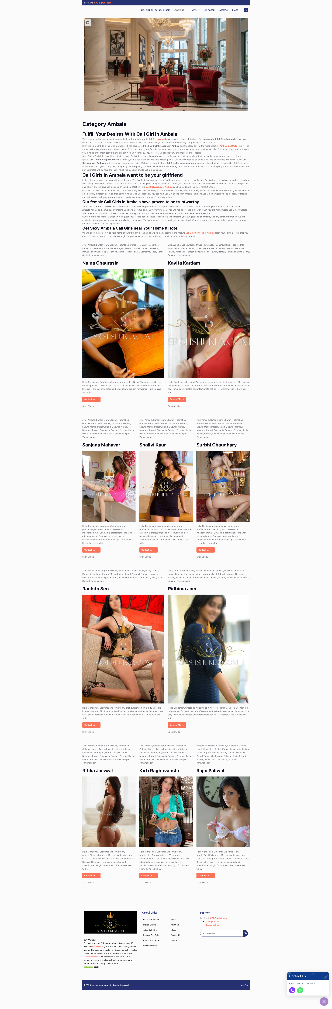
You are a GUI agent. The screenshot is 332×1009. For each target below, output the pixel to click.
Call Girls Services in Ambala (200, 232)
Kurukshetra (95, 248)
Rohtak (136, 251)
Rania (121, 251)
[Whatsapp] (300, 990)
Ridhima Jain (182, 588)
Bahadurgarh (102, 245)
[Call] (292, 990)
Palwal (85, 251)
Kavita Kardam (184, 263)
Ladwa (105, 248)
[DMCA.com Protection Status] (91, 966)
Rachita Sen (95, 588)
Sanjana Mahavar (101, 445)
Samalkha (145, 251)
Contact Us (210, 10)
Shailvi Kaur (152, 445)
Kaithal (154, 245)
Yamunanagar (97, 255)
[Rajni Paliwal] (223, 811)
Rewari (128, 251)
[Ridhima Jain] (209, 649)
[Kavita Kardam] (209, 323)
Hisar (147, 245)
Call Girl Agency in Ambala (159, 187)
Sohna (160, 251)
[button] (326, 976)
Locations (179, 10)
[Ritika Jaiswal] (109, 811)
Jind (84, 245)
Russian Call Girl (212, 925)
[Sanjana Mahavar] (109, 486)
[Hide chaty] (324, 1001)
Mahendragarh (117, 248)
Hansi (141, 245)
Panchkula (95, 251)
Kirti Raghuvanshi (159, 770)
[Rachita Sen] (123, 649)
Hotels (194, 10)
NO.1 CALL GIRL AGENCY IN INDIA (155, 10)
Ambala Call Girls (228, 146)
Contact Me (92, 398)
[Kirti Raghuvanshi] (166, 811)
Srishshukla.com (91, 956)
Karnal (85, 248)
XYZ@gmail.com (102, 2)
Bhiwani (113, 245)
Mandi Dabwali (132, 248)
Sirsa (153, 251)
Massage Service (212, 921)
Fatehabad (124, 245)
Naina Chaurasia (100, 263)
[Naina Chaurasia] (123, 323)
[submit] (245, 933)
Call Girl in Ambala (157, 139)
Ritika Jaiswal (97, 770)
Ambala (91, 245)
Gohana (134, 245)
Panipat (104, 251)
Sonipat (86, 255)
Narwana (154, 248)
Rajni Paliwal (210, 770)
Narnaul (144, 248)
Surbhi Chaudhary (216, 445)
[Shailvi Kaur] (166, 486)
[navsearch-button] (246, 10)
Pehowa (113, 251)
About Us (223, 10)
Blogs (235, 10)
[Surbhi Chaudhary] (223, 486)
